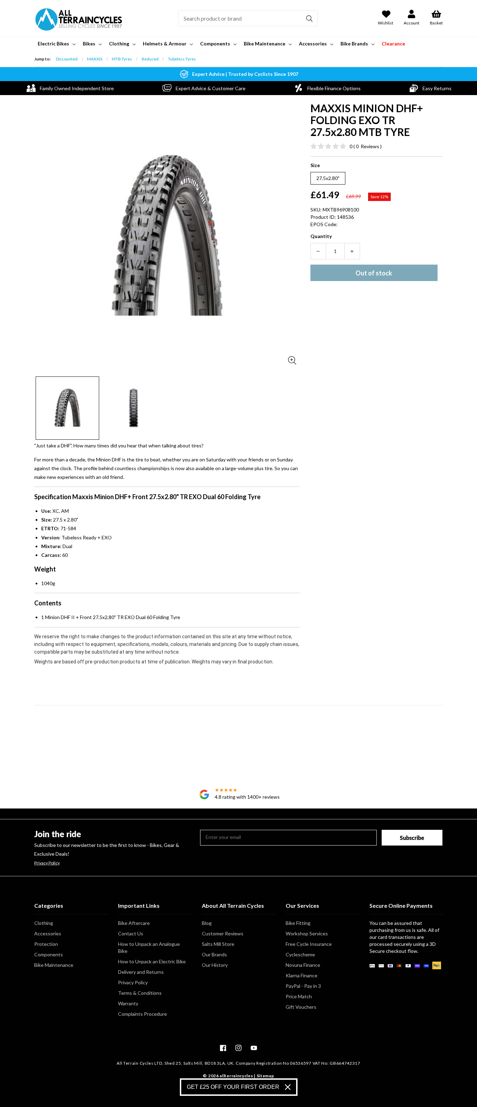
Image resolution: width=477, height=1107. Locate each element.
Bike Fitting (298, 923)
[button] (56, 43)
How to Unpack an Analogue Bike (149, 947)
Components (48, 954)
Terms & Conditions (140, 993)
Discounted (67, 59)
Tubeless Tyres (182, 59)
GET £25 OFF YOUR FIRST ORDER (233, 1087)
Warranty (128, 1003)
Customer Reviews (222, 933)
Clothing (43, 923)
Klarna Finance (301, 975)
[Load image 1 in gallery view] (67, 408)
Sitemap (265, 1075)
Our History (215, 965)
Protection (46, 944)
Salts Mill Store (218, 944)
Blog (207, 923)
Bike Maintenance (53, 965)
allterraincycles (236, 1075)
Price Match (299, 996)
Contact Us (130, 933)
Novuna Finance (303, 965)
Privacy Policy (47, 863)
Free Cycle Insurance (309, 944)
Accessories (47, 933)
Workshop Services (307, 933)
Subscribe (412, 837)
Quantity (321, 236)
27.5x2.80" (327, 178)
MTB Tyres (122, 59)
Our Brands (214, 954)
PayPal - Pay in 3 (303, 986)
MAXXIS (94, 59)
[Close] (288, 1087)
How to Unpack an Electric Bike (152, 961)
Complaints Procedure (142, 1014)
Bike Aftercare (134, 923)
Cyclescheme (300, 954)
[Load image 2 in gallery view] (133, 408)
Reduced (150, 59)
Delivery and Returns (141, 972)
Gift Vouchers (301, 1007)
